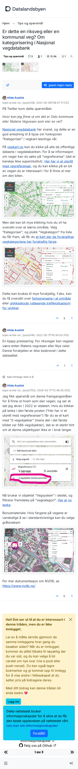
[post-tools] (72, 318)
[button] (6, 763)
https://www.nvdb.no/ (18, 586)
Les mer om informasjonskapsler (32, 726)
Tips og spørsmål (13, 56)
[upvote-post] (57, 318)
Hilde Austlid (15, 97)
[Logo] (25, 9)
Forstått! (39, 733)
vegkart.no (15, 147)
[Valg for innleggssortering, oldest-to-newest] (7, 85)
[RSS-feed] (71, 56)
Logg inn (13, 701)
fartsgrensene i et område (51, 298)
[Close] (70, 619)
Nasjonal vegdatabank (19, 129)
